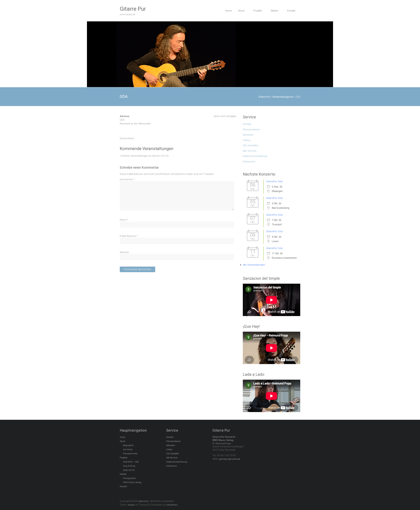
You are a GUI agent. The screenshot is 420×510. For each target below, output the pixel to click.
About (241, 10)
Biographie (128, 445)
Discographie (129, 478)
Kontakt (291, 10)
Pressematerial (251, 129)
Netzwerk (248, 134)
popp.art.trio (129, 470)
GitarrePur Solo (274, 181)
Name (124, 219)
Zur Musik (128, 449)
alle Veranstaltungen (254, 264)
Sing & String (129, 466)
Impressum (249, 161)
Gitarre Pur (133, 8)
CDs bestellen (250, 145)
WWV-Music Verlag (132, 482)
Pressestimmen (130, 453)
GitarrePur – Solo (131, 462)
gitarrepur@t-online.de (229, 459)
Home (228, 10)
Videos (247, 140)
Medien (274, 10)
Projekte (257, 10)
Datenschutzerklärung (255, 156)
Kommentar (127, 179)
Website (124, 252)
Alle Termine (249, 150)
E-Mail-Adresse (129, 236)
